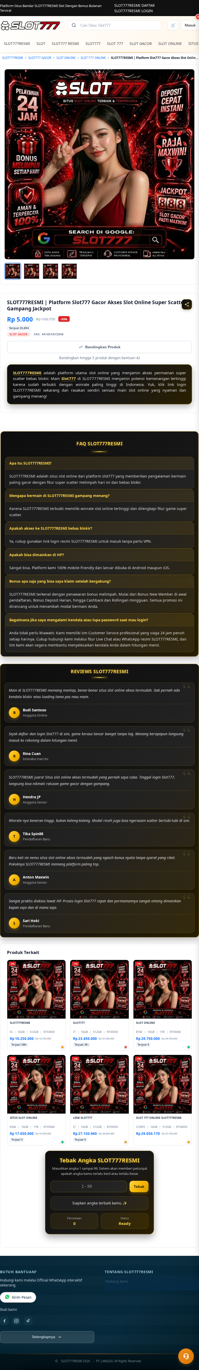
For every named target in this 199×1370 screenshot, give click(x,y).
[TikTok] (28, 1321)
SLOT (41, 43)
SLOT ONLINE (170, 43)
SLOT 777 (115, 43)
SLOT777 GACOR (39, 58)
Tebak (139, 1186)
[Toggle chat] (186, 1356)
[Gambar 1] (12, 271)
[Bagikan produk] (187, 304)
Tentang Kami (116, 1281)
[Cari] (74, 25)
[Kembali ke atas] (187, 1343)
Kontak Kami (115, 1289)
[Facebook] (4, 1321)
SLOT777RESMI (17, 43)
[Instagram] (16, 1321)
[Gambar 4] (69, 271)
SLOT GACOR (141, 43)
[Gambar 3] (50, 271)
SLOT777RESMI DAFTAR (134, 5)
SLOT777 (93, 43)
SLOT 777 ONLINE (93, 58)
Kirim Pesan (21, 1297)
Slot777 (68, 378)
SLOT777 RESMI (65, 43)
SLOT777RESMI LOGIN (133, 10)
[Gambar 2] (31, 271)
